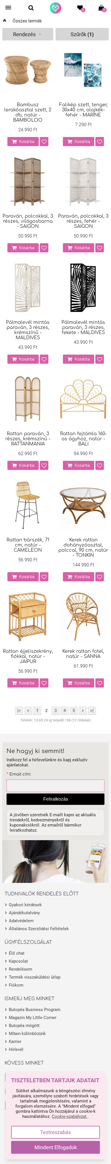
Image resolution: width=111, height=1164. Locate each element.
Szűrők (82, 34)
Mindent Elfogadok (55, 1147)
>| (92, 710)
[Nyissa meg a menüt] (8, 7)
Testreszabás (55, 1132)
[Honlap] (55, 8)
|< (19, 710)
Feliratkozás (55, 799)
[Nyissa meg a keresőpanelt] (31, 8)
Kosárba (26, 141)
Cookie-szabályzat (70, 1116)
